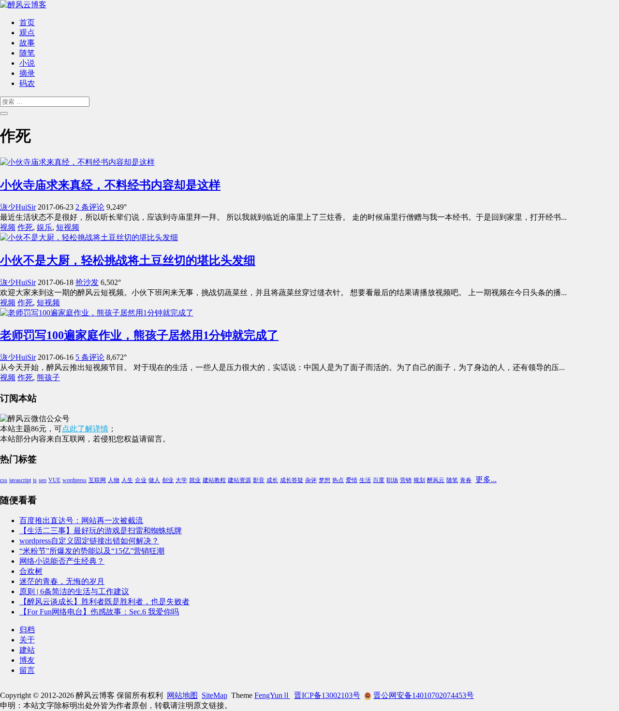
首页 (27, 22)
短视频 (67, 227)
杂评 (311, 480)
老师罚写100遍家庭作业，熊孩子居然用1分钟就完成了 (139, 335)
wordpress (74, 480)
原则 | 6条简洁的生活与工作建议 (74, 591)
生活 (365, 480)
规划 (419, 480)
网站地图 (182, 695)
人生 (127, 480)
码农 (27, 83)
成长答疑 (291, 480)
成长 (272, 480)
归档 (27, 630)
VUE (54, 480)
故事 (27, 43)
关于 (27, 640)
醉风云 (435, 480)
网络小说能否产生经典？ (61, 561)
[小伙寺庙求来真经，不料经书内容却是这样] (77, 162)
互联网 (97, 480)
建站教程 (214, 480)
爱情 (351, 480)
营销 (406, 480)
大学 (181, 480)
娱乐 (44, 227)
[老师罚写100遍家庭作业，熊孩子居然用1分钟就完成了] (96, 313)
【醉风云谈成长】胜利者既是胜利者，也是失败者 (104, 601)
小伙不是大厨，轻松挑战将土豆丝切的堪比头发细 (127, 260)
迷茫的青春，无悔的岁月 (61, 581)
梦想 (324, 480)
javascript (20, 480)
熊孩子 (48, 377)
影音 (259, 480)
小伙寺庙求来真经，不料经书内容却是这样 (110, 185)
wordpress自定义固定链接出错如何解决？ (89, 541)
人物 (113, 480)
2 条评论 (89, 207)
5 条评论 (89, 357)
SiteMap (214, 695)
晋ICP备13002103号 (327, 695)
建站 (27, 650)
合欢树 (31, 571)
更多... (486, 479)
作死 (25, 227)
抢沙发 (87, 282)
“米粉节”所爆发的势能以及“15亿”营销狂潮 (91, 551)
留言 (27, 670)
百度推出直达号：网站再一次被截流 (81, 520)
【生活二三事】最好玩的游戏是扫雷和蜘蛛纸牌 (100, 530)
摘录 (27, 73)
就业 (195, 480)
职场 (392, 480)
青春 (466, 480)
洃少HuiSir (18, 207)
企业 (141, 480)
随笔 (27, 53)
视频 (7, 227)
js (35, 480)
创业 (168, 480)
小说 (27, 63)
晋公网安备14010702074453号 (423, 695)
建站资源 (239, 480)
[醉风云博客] (23, 4)
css (3, 480)
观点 (27, 32)
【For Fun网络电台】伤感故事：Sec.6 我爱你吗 (99, 612)
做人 (154, 480)
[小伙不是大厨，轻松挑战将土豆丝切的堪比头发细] (89, 237)
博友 (27, 660)
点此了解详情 (85, 429)
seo (42, 480)
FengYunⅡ (272, 695)
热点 (338, 480)
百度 (378, 480)
